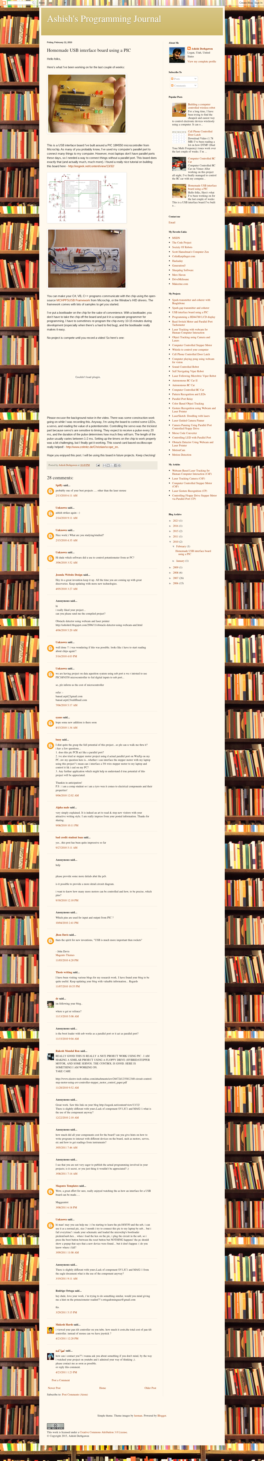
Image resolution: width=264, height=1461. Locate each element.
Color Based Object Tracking (188, 403)
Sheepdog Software (182, 270)
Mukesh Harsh (64, 1324)
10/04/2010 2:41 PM (67, 923)
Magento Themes (65, 955)
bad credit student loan (69, 837)
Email (172, 222)
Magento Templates (67, 1186)
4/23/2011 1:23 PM (66, 1372)
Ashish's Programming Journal (104, 18)
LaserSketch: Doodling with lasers (191, 416)
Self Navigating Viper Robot (188, 371)
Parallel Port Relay (182, 399)
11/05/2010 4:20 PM (67, 960)
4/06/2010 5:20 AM (66, 630)
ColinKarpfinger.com (183, 256)
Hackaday (177, 261)
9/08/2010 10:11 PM (67, 825)
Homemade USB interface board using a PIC (202, 187)
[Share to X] (112, 465)
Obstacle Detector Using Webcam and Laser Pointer (192, 443)
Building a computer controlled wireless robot (201, 105)
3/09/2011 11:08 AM (67, 1252)
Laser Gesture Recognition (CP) (189, 491)
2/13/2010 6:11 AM (66, 495)
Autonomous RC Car (183, 385)
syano (59, 717)
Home (102, 1388)
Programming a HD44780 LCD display (193, 317)
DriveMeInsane (180, 279)
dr (57, 998)
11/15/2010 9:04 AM (67, 1038)
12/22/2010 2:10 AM (67, 1117)
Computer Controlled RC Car (201, 160)
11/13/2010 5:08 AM (67, 1016)
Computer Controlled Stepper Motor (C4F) (192, 484)
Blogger (162, 1415)
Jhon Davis (62, 935)
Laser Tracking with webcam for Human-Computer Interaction (190, 331)
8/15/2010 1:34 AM (66, 727)
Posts (176, 79)
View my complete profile (201, 61)
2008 (176, 572)
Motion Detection (181, 454)
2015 (176, 531)
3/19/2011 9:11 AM (66, 1278)
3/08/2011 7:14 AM (66, 1173)
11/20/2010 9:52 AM (67, 1087)
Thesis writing (64, 972)
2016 (176, 526)
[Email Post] (97, 465)
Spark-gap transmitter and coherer (190, 308)
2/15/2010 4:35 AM (66, 540)
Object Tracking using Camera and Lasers (191, 338)
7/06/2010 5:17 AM (66, 705)
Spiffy (59, 485)
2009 (176, 567)
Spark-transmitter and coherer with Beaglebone (191, 301)
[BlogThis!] (108, 465)
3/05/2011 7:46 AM (66, 1147)
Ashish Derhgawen (202, 49)
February (181, 546)
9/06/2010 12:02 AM (67, 795)
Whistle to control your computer (190, 349)
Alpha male (62, 807)
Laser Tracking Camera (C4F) (188, 478)
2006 (176, 583)
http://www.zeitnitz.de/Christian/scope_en (92, 447)
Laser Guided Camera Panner (188, 420)
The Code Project (181, 242)
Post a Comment (61, 1380)
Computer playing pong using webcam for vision (193, 360)
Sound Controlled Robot (185, 367)
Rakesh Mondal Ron (68, 1051)
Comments (179, 85)
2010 (176, 541)
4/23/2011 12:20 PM (67, 1338)
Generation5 (179, 265)
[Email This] (104, 465)
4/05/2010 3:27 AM (66, 589)
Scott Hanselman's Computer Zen (190, 252)
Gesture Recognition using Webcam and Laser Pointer (194, 409)
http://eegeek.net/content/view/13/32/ (91, 166)
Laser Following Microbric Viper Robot (194, 376)
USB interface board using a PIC (190, 312)
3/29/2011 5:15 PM (66, 1312)
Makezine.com (180, 284)
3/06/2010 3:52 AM (66, 562)
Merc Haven (179, 275)
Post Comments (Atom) (75, 1394)
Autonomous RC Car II (185, 380)
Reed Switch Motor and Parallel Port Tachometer (192, 323)
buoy (58, 739)
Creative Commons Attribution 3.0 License (103, 1432)
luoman (138, 1415)
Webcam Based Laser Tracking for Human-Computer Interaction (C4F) (192, 472)
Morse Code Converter (184, 433)
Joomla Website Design (69, 575)
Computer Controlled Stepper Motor (192, 345)
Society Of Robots (182, 247)
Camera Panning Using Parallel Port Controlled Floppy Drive (192, 426)
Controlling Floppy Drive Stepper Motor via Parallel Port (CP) (194, 497)
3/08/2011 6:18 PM (66, 1207)
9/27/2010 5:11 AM (66, 847)
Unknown (61, 508)
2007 (176, 578)
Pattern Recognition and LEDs (189, 394)
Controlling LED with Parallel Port (191, 437)
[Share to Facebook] (116, 465)
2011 (176, 536)
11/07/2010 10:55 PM (68, 986)
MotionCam (178, 450)
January (180, 561)
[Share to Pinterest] (119, 465)
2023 (176, 520)
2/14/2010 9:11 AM (66, 518)
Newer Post (54, 1388)
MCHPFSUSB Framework (73, 300)
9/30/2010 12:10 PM (67, 900)
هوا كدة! (60, 1351)
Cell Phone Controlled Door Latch (200, 132)
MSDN (176, 238)
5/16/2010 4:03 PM (66, 656)
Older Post (150, 1388)
